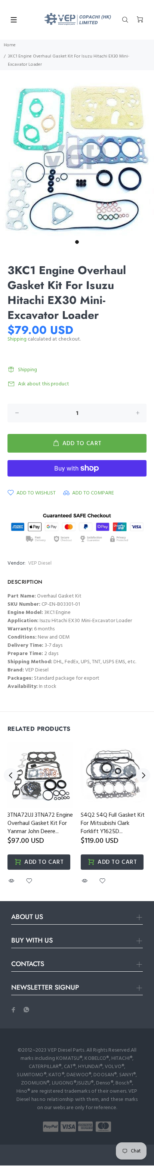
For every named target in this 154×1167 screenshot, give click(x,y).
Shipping (17, 339)
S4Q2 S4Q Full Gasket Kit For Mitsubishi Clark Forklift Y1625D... (113, 823)
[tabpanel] (77, 159)
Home (10, 45)
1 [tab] (77, 242)
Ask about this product (43, 384)
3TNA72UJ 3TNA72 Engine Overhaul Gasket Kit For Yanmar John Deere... (40, 823)
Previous (11, 775)
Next (143, 775)
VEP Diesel (40, 563)
